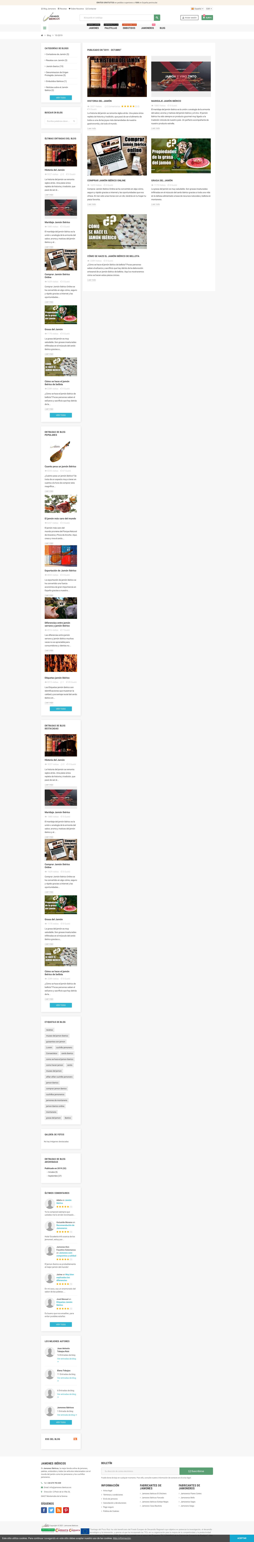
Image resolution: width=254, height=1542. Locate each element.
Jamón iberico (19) (54, 66)
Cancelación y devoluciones (114, 1503)
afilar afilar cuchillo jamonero (59, 1077)
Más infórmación (122, 1538)
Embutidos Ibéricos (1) (56, 81)
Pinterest (66, 1510)
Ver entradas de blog (66, 1358)
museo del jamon (54, 1071)
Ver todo (61, 98)
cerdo (69, 1065)
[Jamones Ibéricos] (50, 17)
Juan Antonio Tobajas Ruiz (63, 1350)
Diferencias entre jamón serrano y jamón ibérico (57, 624)
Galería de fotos (54, 1134)
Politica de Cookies (111, 1511)
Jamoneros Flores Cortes (191, 1493)
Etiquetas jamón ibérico (57, 677)
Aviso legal (107, 1490)
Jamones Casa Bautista (152, 1506)
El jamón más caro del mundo (60, 518)
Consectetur (51, 1053)
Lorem (49, 1047)
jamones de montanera (56, 1100)
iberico (68, 1118)
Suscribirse (197, 1471)
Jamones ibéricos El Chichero (154, 1493)
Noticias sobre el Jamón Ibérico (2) (56, 88)
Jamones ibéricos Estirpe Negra (155, 1502)
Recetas (62, 9)
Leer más (49, 194)
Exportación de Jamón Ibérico (60, 570)
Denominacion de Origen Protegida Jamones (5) (56, 73)
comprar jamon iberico (56, 1088)
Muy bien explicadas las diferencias (65, 1277)
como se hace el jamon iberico (59, 1059)
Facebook (44, 1510)
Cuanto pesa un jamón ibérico (60, 466)
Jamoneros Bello (188, 1498)
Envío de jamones (110, 1499)
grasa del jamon (53, 1118)
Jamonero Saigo (187, 1506)
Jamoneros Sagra (188, 1502)
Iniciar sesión (189, 17)
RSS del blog (52, 1439)
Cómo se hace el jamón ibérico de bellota (57, 383)
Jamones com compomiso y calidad (66, 1254)
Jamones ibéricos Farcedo (153, 1498)
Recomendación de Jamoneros (65, 1226)
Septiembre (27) (55, 1176)
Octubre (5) (53, 1172)
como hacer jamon (54, 1065)
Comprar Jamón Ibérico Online (57, 276)
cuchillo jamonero (64, 1047)
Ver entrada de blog (66, 1415)
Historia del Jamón (55, 170)
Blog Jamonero (48, 9)
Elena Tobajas (63, 1370)
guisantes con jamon (55, 1041)
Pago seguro (108, 1507)
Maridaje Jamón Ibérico (57, 222)
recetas (49, 1030)
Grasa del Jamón (54, 329)
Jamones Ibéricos (65, 1407)
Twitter (51, 1510)
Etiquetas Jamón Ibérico (64, 1303)
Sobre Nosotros (76, 9)
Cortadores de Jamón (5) (57, 54)
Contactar (92, 9)
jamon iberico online (55, 1106)
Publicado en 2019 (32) (55, 1168)
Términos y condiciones (113, 1495)
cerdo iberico (67, 1053)
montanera (51, 1112)
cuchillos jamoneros (55, 1094)
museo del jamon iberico (57, 1036)
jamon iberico (52, 1082)
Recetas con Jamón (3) (56, 60)
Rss (59, 1510)
